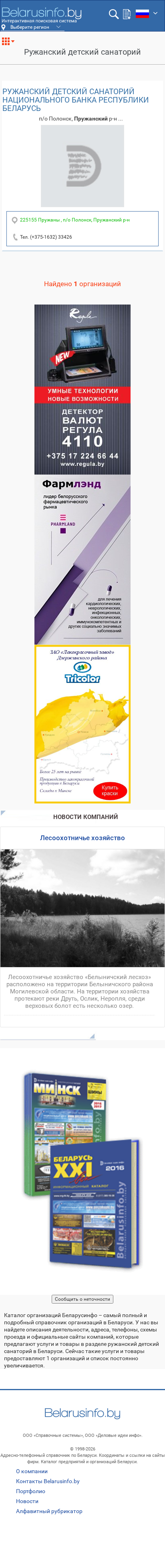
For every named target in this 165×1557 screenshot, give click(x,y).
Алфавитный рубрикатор (49, 1511)
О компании (32, 1471)
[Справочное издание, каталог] (82, 1171)
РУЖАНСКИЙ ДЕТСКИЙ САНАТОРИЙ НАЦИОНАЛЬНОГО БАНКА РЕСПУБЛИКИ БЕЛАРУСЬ (75, 100)
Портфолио (30, 1491)
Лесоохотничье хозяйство (82, 838)
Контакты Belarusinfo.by (48, 1481)
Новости (27, 1501)
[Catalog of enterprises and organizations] (41, 15)
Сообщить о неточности (82, 1299)
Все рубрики (11, 44)
